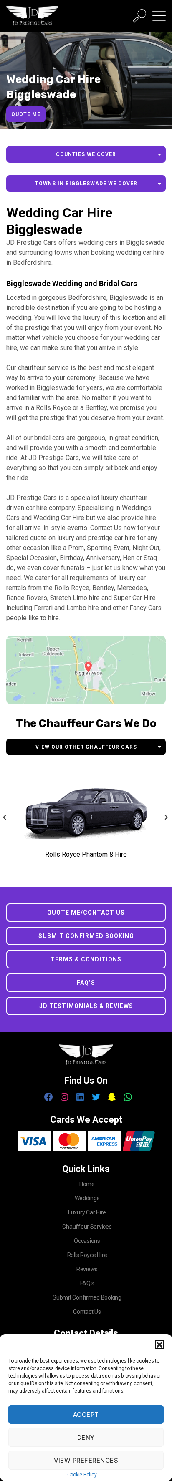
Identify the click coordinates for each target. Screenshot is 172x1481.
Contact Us (87, 1311)
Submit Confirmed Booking (86, 936)
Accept (86, 1414)
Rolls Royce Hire (87, 1255)
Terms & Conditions (86, 959)
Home (87, 1184)
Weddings (87, 1198)
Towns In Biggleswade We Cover (86, 183)
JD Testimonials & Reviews (86, 1006)
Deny (86, 1437)
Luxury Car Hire (87, 1212)
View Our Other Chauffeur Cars (86, 747)
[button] (159, 1344)
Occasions (87, 1240)
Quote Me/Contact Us (86, 912)
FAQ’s (86, 982)
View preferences (86, 1460)
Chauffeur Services (86, 1226)
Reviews (87, 1269)
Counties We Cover (86, 154)
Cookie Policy (82, 1475)
